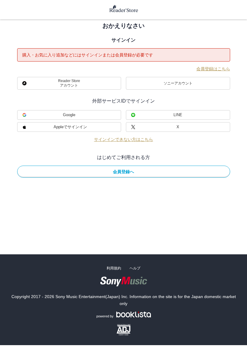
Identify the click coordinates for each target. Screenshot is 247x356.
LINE (178, 115)
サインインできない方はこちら (123, 139)
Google (69, 115)
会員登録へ (123, 171)
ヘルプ (135, 268)
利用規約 (114, 268)
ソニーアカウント (178, 83)
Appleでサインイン (70, 127)
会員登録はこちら (213, 68)
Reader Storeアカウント (69, 83)
